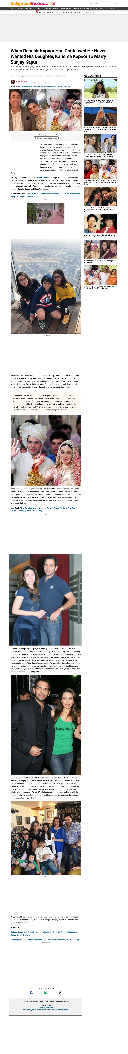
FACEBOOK (29, 86)
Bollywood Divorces (60, 76)
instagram (27, 1010)
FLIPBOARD (22, 86)
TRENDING (20, 8)
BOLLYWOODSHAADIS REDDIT (49, 86)
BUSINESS (76, 8)
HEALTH (111, 8)
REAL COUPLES (84, 8)
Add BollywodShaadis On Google (47, 12)
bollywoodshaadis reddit (41, 1010)
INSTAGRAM (36, 86)
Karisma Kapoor (20, 76)
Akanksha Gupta (22, 81)
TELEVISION (37, 8)
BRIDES (63, 8)
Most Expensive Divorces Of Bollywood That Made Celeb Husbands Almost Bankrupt (45, 940)
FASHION (68, 8)
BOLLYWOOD (28, 8)
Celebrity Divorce (49, 76)
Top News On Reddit (89, 12)
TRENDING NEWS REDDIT (64, 86)
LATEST (13, 8)
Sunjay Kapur (39, 76)
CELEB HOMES (94, 8)
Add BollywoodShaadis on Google (47, 138)
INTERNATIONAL (46, 8)
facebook (49, 1008)
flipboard (41, 1008)
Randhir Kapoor (30, 76)
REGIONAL (56, 8)
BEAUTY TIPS (103, 8)
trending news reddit (60, 1010)
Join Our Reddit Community (70, 12)
